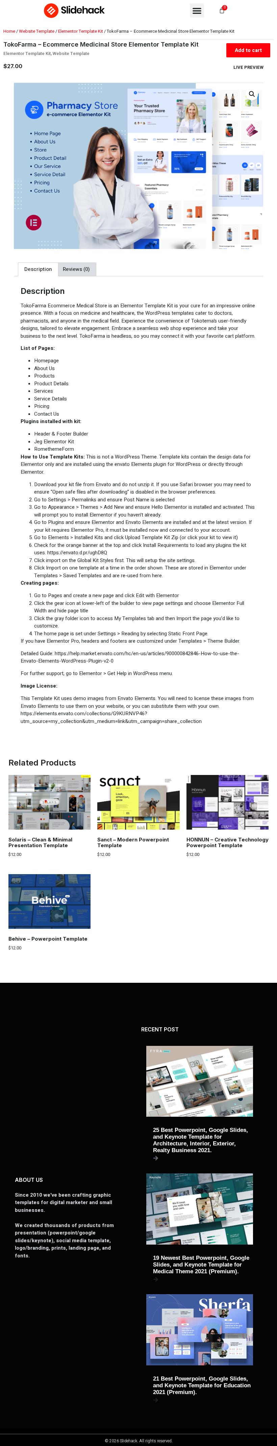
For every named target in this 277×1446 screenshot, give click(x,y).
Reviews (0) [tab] (76, 269)
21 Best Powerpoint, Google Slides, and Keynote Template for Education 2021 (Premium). (202, 1385)
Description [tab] (38, 269)
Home (9, 31)
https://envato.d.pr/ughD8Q (77, 552)
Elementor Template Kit (80, 31)
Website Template (36, 31)
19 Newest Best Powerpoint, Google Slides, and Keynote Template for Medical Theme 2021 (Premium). (201, 1265)
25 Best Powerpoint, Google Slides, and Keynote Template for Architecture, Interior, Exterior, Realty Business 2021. (200, 1140)
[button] (197, 10)
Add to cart (248, 50)
